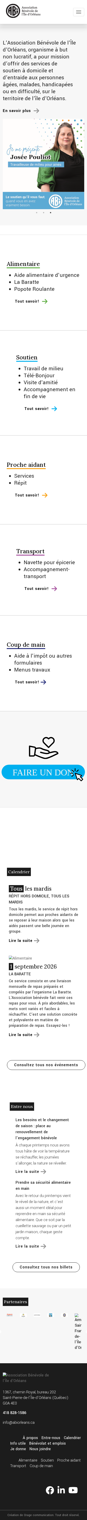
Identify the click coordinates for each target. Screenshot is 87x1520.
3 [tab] (50, 212)
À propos (30, 1437)
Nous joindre (40, 1449)
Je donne (18, 1449)
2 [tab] (43, 212)
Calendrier (72, 1437)
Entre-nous (51, 1437)
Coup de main (41, 1466)
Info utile (18, 1443)
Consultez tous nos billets (46, 1267)
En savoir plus (17, 110)
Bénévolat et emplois (47, 1443)
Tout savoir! (28, 301)
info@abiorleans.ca (19, 1422)
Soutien (47, 1460)
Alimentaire (28, 1460)
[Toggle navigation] (78, 12)
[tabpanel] (43, 164)
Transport (18, 1466)
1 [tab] (36, 212)
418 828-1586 (14, 1412)
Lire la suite (27, 1171)
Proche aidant (69, 1460)
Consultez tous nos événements (46, 1065)
